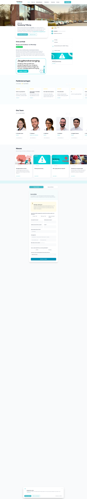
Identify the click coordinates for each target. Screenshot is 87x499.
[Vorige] (67, 151)
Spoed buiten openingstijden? (61, 31)
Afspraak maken (33, 34)
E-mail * (45, 224)
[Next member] (70, 113)
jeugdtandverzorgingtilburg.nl (39, 31)
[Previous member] (67, 113)
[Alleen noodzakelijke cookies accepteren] (62, 488)
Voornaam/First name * (34, 219)
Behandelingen (39, 2)
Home (29, 2)
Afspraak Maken (51, 187)
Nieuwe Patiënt (36, 187)
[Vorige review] (67, 84)
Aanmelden (68, 2)
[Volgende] (70, 151)
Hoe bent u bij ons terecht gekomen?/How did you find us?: (40, 252)
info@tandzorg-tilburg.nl (57, 33)
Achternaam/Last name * (48, 219)
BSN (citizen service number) (38, 242)
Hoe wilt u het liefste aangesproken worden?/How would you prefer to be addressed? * (42, 214)
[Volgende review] (70, 84)
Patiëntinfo (46, 2)
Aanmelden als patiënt (22, 34)
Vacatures (53, 2)
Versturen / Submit (43, 259)
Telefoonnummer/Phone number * (36, 224)
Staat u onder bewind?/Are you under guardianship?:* (39, 247)
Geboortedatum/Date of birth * (36, 229)
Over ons (33, 2)
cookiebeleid (28, 492)
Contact (57, 2)
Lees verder (53, 63)
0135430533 (55, 31)
